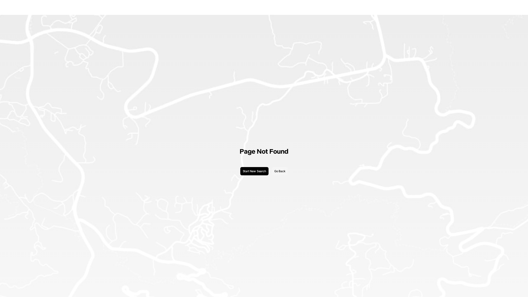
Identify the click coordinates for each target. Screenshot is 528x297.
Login (506, 7)
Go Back (279, 171)
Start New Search (254, 171)
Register (518, 7)
